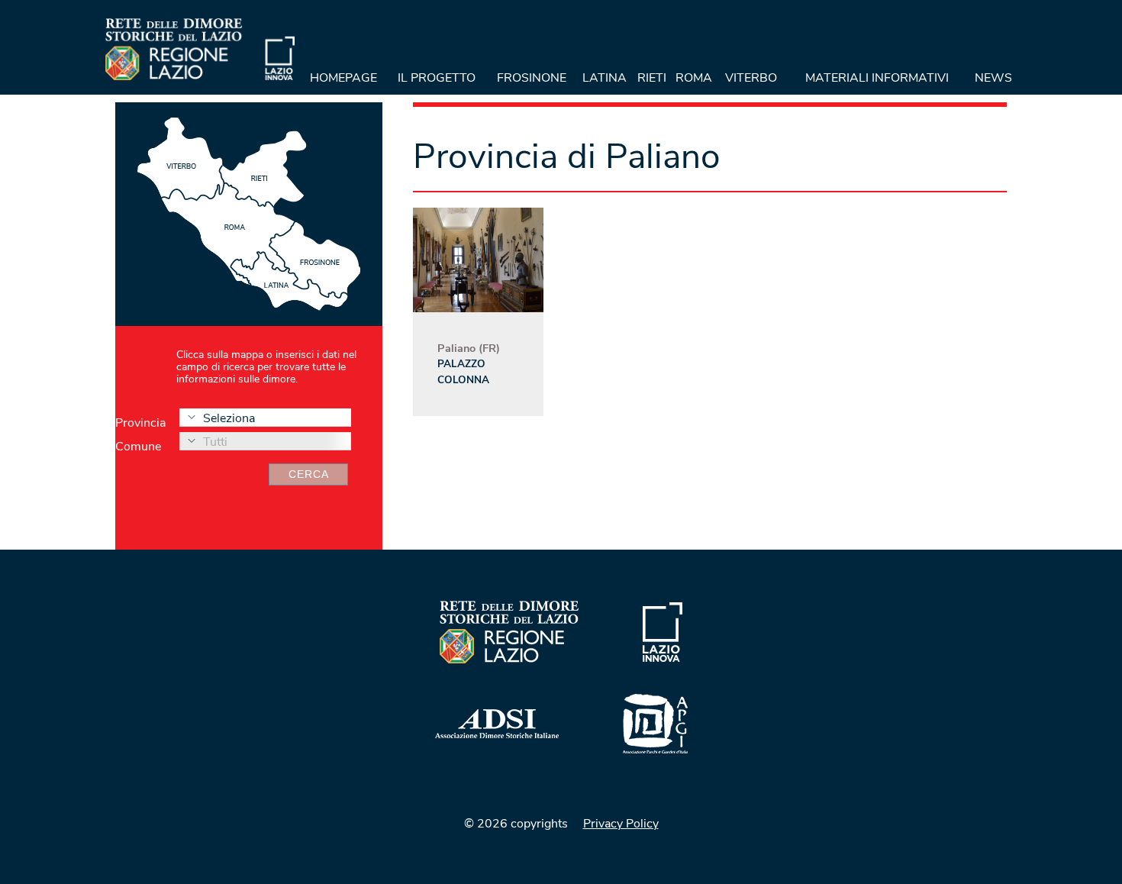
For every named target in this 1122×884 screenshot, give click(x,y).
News (993, 77)
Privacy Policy (621, 823)
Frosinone (531, 77)
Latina (604, 77)
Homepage (343, 77)
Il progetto (437, 77)
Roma (693, 77)
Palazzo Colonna (463, 371)
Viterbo (751, 77)
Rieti (651, 77)
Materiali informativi (877, 77)
